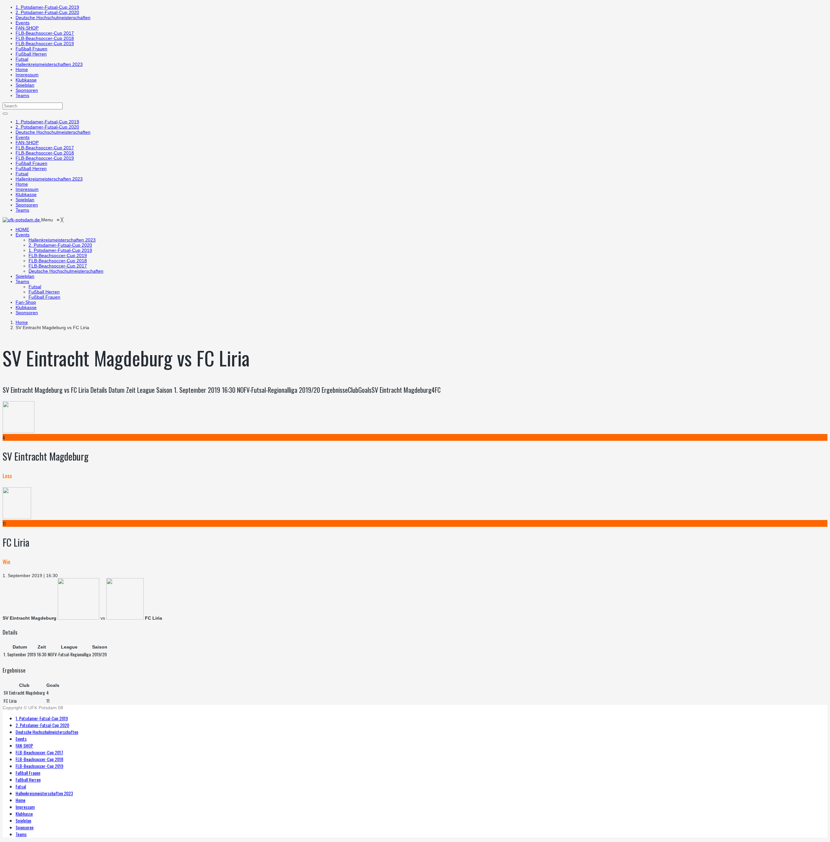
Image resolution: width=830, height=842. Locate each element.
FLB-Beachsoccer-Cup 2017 (45, 33)
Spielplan (25, 85)
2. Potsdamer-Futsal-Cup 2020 (47, 12)
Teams (22, 95)
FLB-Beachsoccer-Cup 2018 (45, 38)
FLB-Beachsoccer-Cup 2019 (45, 43)
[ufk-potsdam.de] (22, 219)
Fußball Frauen (31, 48)
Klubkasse (26, 79)
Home (22, 69)
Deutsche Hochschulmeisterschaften (53, 17)
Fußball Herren (31, 53)
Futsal (22, 59)
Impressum (27, 74)
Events (23, 22)
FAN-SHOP (27, 28)
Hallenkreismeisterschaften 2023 (49, 64)
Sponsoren (27, 90)
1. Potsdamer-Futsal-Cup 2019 (47, 7)
